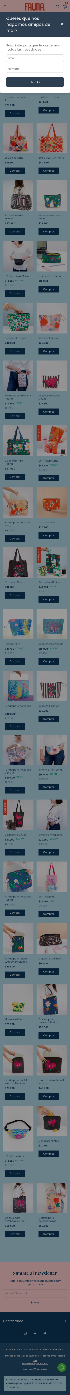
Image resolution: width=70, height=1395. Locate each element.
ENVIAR (35, 82)
